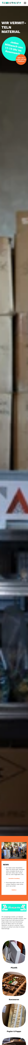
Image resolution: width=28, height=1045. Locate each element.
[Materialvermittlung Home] (11, 3)
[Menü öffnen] (25, 3)
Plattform (14, 890)
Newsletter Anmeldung (14, 878)
